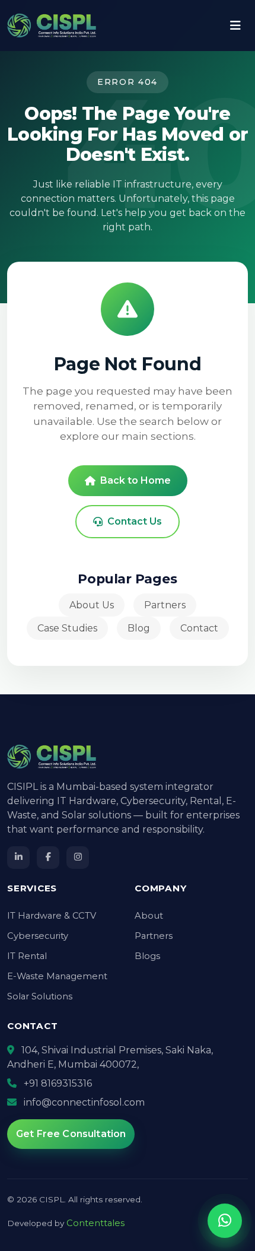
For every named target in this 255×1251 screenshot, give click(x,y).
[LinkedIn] (18, 857)
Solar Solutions (39, 996)
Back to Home (135, 480)
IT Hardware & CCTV (51, 915)
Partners (165, 605)
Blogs (147, 956)
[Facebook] (48, 857)
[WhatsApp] (225, 1221)
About (149, 915)
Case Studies (67, 628)
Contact (199, 628)
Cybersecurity (37, 936)
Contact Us (134, 521)
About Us (91, 605)
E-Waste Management (57, 976)
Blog (139, 628)
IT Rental (27, 956)
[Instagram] (77, 857)
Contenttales (95, 1223)
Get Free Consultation (71, 1133)
